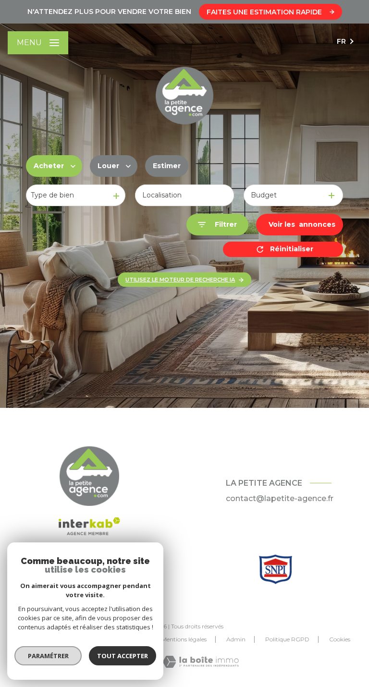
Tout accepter (122, 655)
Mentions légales (184, 639)
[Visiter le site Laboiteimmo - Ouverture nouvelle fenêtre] (201, 662)
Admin (236, 639)
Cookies (339, 639)
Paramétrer (48, 655)
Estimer (167, 165)
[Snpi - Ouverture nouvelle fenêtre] (276, 569)
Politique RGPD (287, 639)
